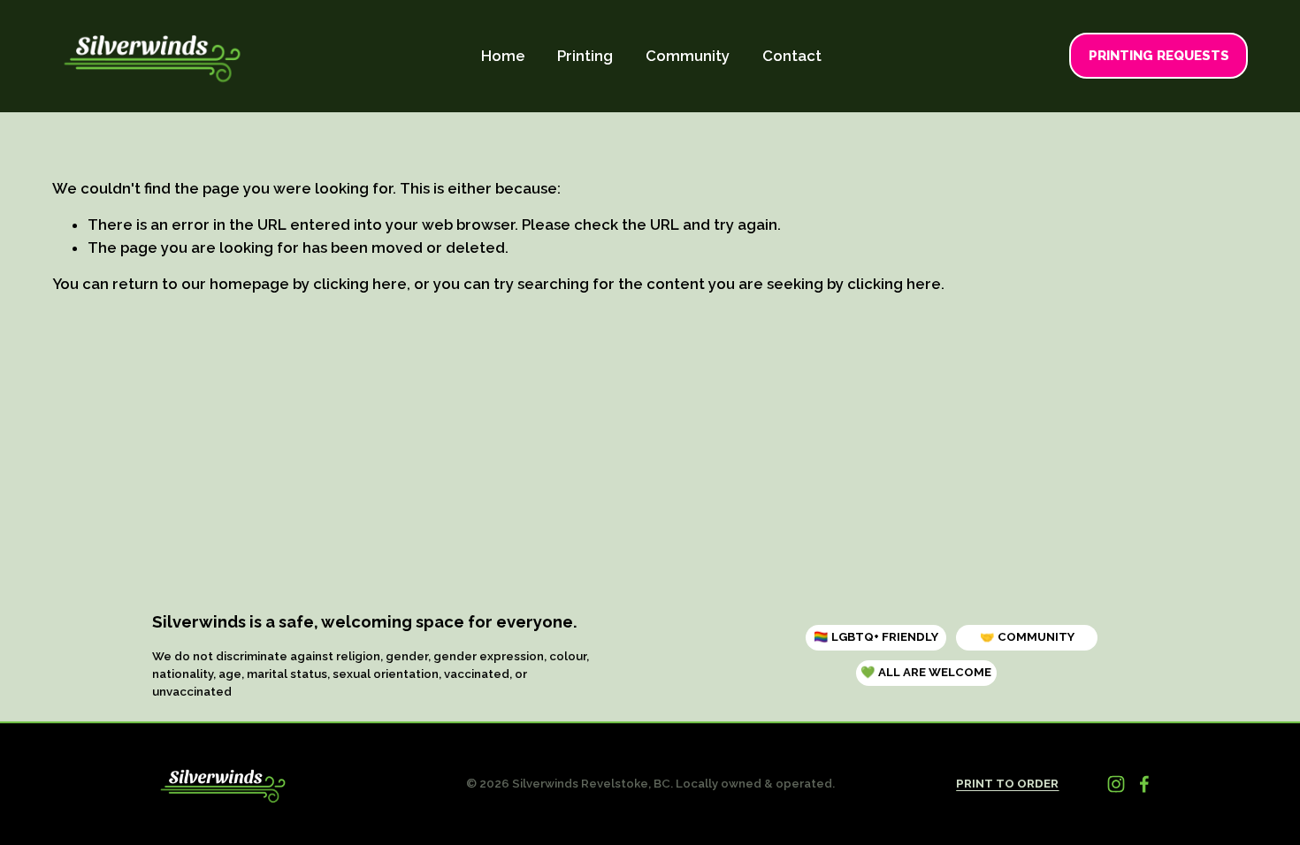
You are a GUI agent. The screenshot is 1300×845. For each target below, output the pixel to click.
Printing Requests (1159, 56)
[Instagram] (1116, 784)
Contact (792, 56)
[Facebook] (1144, 784)
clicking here (360, 284)
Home (503, 56)
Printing (585, 56)
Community (688, 56)
